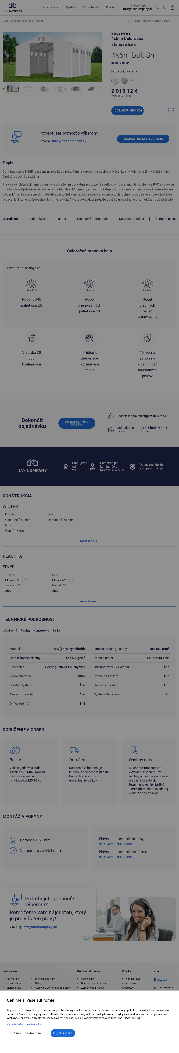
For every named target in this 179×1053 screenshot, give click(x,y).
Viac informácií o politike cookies (25, 1024)
